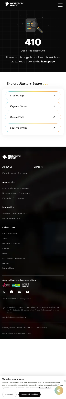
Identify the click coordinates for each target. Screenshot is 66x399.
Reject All (9, 394)
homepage (48, 61)
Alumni (5, 263)
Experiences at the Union (14, 173)
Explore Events (18, 127)
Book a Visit (17, 116)
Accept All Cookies (29, 394)
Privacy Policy (45, 388)
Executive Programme (13, 198)
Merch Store (8, 268)
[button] (59, 5)
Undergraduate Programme (16, 193)
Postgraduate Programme (15, 188)
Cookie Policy (41, 328)
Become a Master (11, 243)
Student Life (17, 95)
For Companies (9, 233)
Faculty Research (11, 218)
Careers (38, 166)
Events (5, 248)
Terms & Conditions (25, 328)
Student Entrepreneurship (15, 213)
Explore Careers (19, 106)
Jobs (4, 238)
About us (7, 166)
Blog (4, 253)
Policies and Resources (13, 258)
